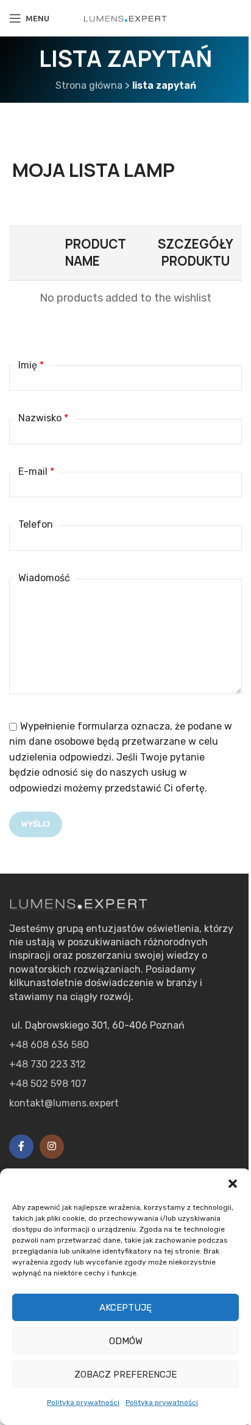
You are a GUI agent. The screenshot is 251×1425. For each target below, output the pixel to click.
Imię (31, 365)
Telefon (35, 524)
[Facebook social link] (21, 1146)
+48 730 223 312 (47, 1064)
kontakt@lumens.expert (64, 1103)
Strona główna (88, 85)
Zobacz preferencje (125, 1374)
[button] (233, 1184)
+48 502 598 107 (48, 1083)
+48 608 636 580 (49, 1045)
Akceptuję (125, 1307)
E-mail (36, 471)
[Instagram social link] (52, 1146)
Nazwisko (43, 418)
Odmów (126, 1341)
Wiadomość (44, 578)
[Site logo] (125, 18)
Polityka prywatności (83, 1402)
